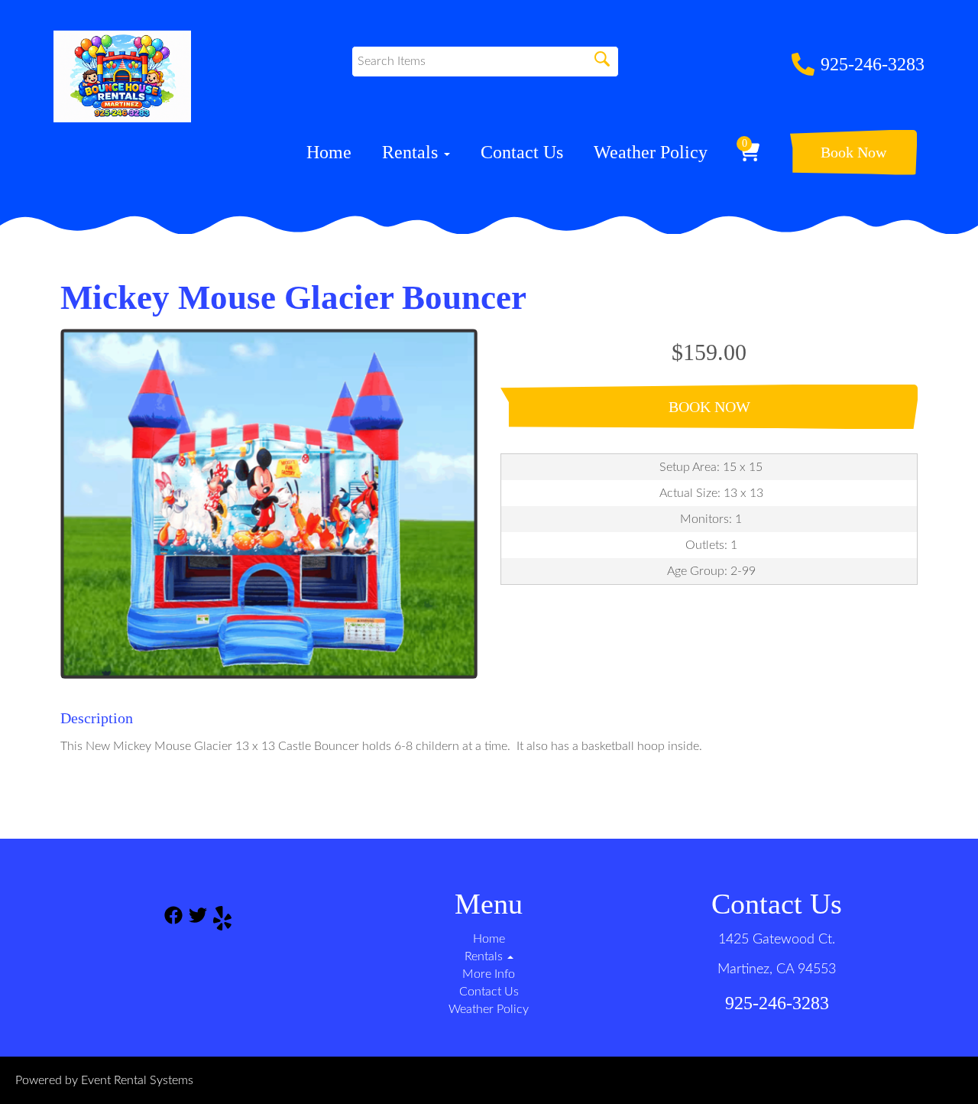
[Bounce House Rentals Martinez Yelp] (222, 921)
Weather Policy (651, 152)
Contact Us (522, 152)
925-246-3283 (873, 64)
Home (328, 152)
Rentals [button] (412, 152)
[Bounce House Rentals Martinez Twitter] (198, 921)
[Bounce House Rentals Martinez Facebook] (173, 921)
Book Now (853, 152)
